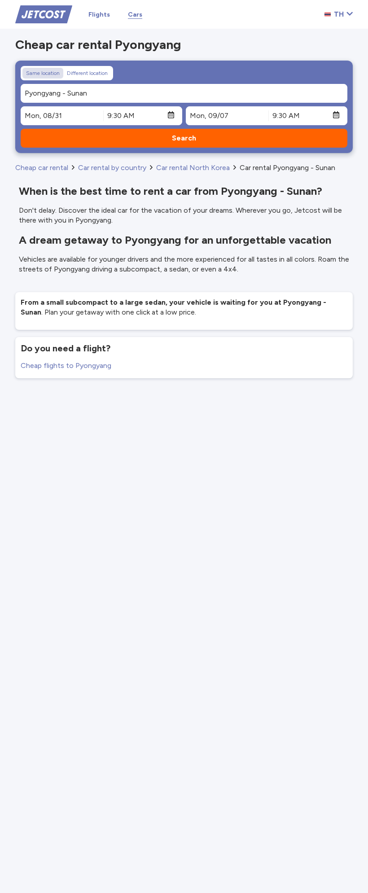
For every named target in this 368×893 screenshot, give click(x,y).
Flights (99, 14)
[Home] (43, 13)
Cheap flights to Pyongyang (66, 365)
